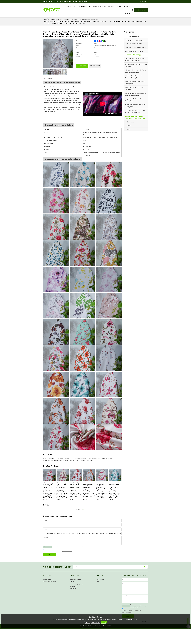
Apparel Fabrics (71, 6)
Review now (85, 509)
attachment (48, 547)
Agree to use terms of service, (57, 551)
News (98, 584)
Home (45, 19)
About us (126, 6)
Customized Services (75, 579)
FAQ (98, 581)
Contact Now (83, 65)
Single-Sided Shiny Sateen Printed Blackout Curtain (56, 458)
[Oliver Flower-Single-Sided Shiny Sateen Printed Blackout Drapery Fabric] (56, 174)
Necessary (86, 625)
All (48, 19)
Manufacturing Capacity (76, 584)
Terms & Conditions (67, 551)
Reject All (87, 622)
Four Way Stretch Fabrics (49, 581)
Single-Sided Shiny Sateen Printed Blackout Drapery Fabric (79, 19)
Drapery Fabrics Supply (56, 19)
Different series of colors (62, 460)
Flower (96, 19)
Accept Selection (95, 622)
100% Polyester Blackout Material (79, 458)
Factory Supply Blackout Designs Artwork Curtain (100, 458)
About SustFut (73, 586)
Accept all (103, 622)
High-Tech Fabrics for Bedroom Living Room (81, 460)
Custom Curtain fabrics (49, 460)
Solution (102, 6)
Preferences (99, 625)
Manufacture (110, 6)
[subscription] (144, 567)
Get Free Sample (141, 10)
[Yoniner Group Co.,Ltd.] (51, 10)
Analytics (93, 625)
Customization (93, 6)
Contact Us (127, 13)
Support (119, 6)
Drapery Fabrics (82, 6)
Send (49, 554)
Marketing (106, 625)
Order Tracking (100, 579)
